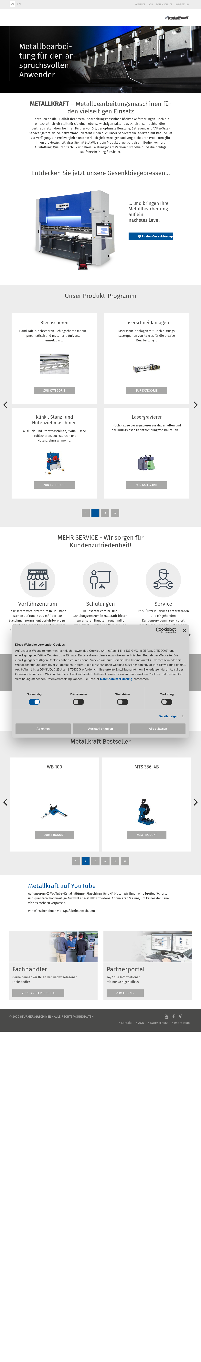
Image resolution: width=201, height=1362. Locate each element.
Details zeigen (168, 716)
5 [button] (115, 861)
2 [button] (95, 513)
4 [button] (115, 513)
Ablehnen (43, 728)
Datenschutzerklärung (116, 679)
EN (19, 4)
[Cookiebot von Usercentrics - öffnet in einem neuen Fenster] (159, 630)
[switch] (78, 702)
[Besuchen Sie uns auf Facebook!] (173, 1016)
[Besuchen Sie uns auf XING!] (180, 1016)
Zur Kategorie (54, 390)
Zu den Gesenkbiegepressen (162, 236)
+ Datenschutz (158, 1023)
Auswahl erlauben (100, 728)
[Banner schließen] (184, 630)
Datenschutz (164, 4)
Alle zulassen (158, 728)
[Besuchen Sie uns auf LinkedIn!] (186, 1016)
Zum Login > (125, 993)
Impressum (182, 4)
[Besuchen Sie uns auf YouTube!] (166, 1016)
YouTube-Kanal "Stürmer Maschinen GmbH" (81, 893)
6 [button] (125, 861)
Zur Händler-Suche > (38, 993)
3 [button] (105, 513)
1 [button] (85, 513)
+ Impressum (181, 1023)
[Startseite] (177, 18)
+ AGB (140, 1023)
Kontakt (140, 4)
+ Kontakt (125, 1023)
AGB (150, 4)
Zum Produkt (54, 835)
